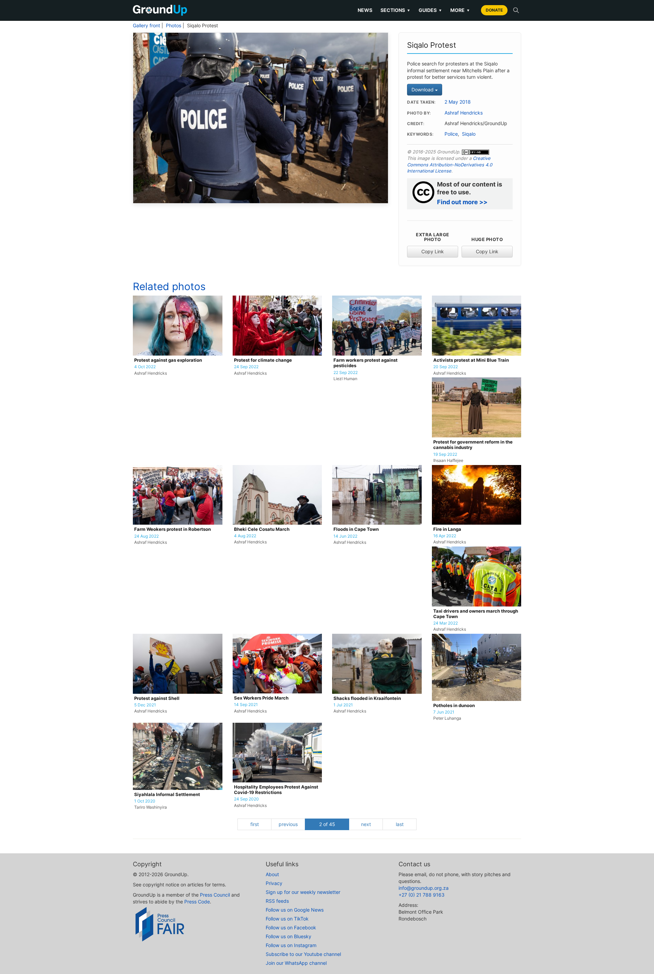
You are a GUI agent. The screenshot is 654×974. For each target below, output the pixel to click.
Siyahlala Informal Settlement (167, 794)
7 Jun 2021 (443, 712)
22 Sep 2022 (345, 372)
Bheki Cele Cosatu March (262, 529)
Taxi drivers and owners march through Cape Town (475, 614)
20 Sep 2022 (445, 366)
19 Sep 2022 (445, 454)
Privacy (274, 883)
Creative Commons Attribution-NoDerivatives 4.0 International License (449, 164)
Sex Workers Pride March (261, 698)
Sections (395, 10)
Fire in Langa (447, 529)
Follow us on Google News (295, 910)
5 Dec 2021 (145, 705)
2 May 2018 (458, 102)
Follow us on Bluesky (288, 936)
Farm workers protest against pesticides (365, 363)
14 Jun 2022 (345, 536)
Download (423, 89)
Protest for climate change (263, 360)
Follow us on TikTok (287, 918)
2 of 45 (327, 824)
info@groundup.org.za (424, 888)
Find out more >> (462, 202)
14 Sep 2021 (246, 704)
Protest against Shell (157, 698)
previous (288, 824)
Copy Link (432, 251)
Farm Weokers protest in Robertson (172, 529)
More (460, 10)
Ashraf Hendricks (464, 113)
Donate (494, 10)
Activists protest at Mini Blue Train (471, 360)
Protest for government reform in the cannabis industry (473, 444)
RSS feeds (277, 901)
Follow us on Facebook (291, 927)
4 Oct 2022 (145, 366)
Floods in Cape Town (356, 529)
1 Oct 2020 (144, 801)
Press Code (197, 901)
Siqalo (469, 134)
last (400, 824)
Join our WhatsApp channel (296, 963)
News (365, 10)
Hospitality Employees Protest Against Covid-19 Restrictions (276, 789)
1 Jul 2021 (343, 705)
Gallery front (146, 25)
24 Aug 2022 (146, 536)
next (366, 824)
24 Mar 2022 (445, 623)
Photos (173, 25)
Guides (430, 10)
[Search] (516, 10)
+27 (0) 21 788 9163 (422, 895)
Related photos (169, 286)
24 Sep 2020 (246, 799)
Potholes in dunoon (454, 705)
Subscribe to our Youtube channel (303, 954)
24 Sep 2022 (246, 366)
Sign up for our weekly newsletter (303, 892)
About (272, 874)
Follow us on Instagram (291, 945)
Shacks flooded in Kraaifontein (367, 698)
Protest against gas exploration (168, 360)
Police (451, 134)
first (254, 824)
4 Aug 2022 (245, 536)
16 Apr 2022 (444, 536)
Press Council (215, 895)
